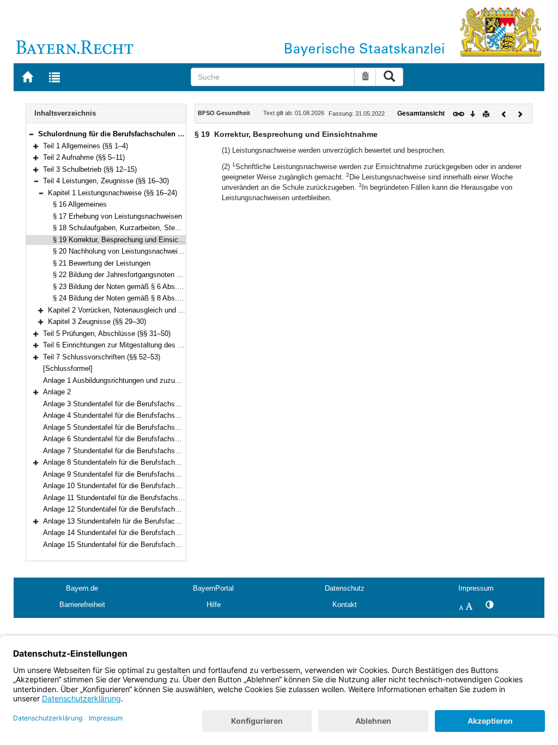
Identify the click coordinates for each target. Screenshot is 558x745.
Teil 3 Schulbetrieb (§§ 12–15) (90, 169)
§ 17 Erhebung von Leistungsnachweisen (117, 216)
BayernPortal (213, 588)
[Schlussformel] (68, 368)
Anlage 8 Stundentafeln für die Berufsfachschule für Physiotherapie (149, 462)
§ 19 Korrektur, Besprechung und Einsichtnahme (129, 240)
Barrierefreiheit (82, 604)
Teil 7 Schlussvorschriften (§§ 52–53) (101, 357)
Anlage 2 (57, 392)
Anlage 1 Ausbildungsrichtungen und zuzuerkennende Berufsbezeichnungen (162, 380)
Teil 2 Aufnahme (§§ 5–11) (84, 157)
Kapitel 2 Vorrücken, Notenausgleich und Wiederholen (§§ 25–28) (150, 310)
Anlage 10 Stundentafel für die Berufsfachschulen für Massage (142, 486)
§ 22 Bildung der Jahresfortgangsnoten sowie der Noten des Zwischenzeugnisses (181, 275)
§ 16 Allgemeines (80, 204)
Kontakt (344, 604)
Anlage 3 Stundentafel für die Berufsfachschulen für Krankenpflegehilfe (154, 404)
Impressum (476, 588)
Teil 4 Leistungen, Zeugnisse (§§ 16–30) (106, 181)
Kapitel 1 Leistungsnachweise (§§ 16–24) (112, 193)
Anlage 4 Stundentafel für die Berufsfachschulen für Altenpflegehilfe (149, 415)
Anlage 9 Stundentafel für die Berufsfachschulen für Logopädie (141, 474)
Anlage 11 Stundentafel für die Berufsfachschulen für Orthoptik (141, 498)
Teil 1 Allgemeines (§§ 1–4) (85, 146)
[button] (31, 134)
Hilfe (214, 604)
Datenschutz (345, 588)
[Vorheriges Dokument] (504, 113)
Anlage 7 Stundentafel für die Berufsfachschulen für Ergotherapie (145, 451)
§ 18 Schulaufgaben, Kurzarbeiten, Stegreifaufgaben (135, 228)
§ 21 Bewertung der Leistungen (101, 263)
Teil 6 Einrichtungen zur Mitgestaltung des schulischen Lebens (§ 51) (151, 345)
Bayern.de (82, 588)
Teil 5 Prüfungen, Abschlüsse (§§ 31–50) (107, 333)
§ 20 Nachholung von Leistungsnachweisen (121, 251)
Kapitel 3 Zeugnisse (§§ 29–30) (97, 321)
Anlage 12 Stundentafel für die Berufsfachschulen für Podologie (143, 509)
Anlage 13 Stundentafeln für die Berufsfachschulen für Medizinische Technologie (170, 521)
